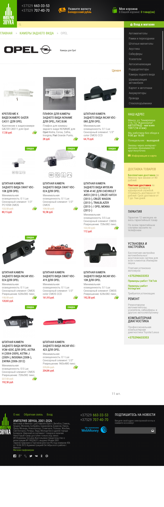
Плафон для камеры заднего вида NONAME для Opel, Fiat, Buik (57, 117)
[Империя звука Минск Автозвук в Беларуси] (8, 14)
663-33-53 (94, 415)
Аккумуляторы (137, 93)
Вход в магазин (144, 24)
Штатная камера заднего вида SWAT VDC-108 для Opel (18, 187)
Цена (115, 70)
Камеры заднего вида (37, 33)
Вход (50, 414)
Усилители (135, 59)
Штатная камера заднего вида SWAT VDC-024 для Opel (59, 187)
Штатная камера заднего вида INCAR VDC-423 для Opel (59, 345)
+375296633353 (138, 275)
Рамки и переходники (141, 38)
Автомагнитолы (138, 33)
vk (15, 456)
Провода (134, 98)
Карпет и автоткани (140, 88)
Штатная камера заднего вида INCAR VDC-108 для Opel (100, 276)
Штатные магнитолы (141, 43)
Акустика (134, 48)
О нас (16, 414)
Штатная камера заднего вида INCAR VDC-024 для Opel (18, 276)
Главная (6, 33)
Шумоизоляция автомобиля (138, 81)
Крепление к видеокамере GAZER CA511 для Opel (15, 117)
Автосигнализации (140, 64)
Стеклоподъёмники (140, 103)
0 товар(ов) (148, 12)
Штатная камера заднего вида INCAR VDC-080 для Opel (100, 117)
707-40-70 (94, 419)
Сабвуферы (135, 54)
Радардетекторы (139, 69)
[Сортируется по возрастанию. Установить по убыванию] (120, 70)
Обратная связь (33, 414)
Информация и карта (144, 155)
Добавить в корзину (34, 132)
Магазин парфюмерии (23, 450)
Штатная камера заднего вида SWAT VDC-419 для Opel (59, 276)
